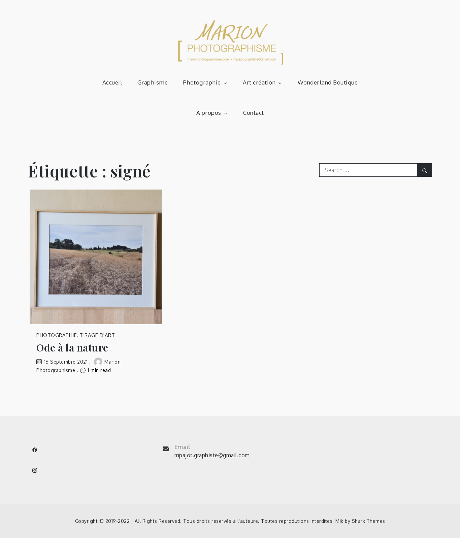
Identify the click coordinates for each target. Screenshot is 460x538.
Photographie (202, 82)
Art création (259, 82)
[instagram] (34, 470)
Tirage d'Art (97, 335)
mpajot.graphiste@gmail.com (212, 455)
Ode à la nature (72, 347)
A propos (208, 112)
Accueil (112, 82)
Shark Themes (368, 521)
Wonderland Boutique (328, 82)
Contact (253, 112)
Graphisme (152, 82)
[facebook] (34, 450)
